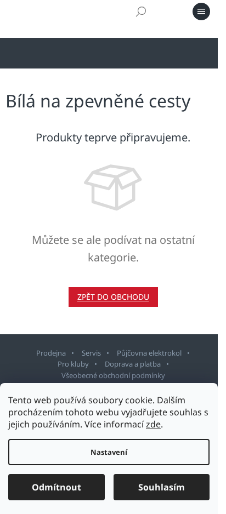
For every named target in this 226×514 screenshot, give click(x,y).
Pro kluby (73, 364)
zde (153, 424)
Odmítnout (56, 487)
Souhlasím (161, 487)
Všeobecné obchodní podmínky (113, 375)
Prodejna (51, 353)
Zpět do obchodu (113, 297)
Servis (91, 353)
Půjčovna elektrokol (149, 353)
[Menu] (201, 11)
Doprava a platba (133, 364)
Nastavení (109, 452)
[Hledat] (141, 11)
